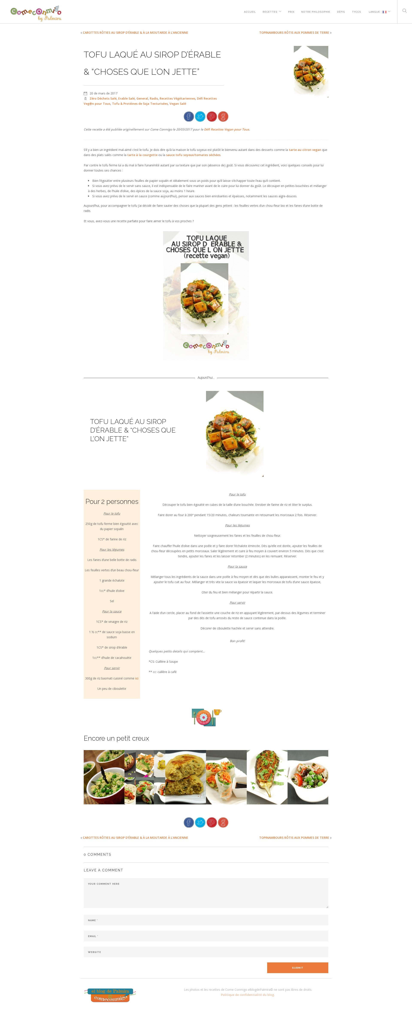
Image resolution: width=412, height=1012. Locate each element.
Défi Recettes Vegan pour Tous (226, 129)
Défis (341, 11)
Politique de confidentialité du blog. (248, 995)
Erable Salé (126, 98)
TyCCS (356, 11)
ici (136, 678)
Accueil (250, 11)
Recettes (270, 11)
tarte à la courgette (142, 155)
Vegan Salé (178, 104)
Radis (154, 98)
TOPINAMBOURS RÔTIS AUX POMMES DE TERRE (294, 32)
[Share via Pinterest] (212, 116)
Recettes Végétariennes (177, 98)
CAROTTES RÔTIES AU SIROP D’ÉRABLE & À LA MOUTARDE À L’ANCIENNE (135, 32)
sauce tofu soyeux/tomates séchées (193, 155)
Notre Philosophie (315, 11)
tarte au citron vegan (305, 150)
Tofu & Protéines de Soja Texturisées (140, 104)
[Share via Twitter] (200, 116)
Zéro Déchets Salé (103, 98)
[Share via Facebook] (189, 116)
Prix (291, 11)
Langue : (375, 11)
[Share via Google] (223, 116)
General (142, 98)
